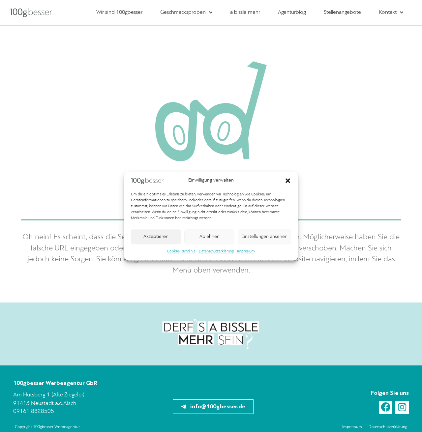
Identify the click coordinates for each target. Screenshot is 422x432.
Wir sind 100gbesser (119, 12)
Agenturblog (292, 12)
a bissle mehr (245, 12)
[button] (288, 181)
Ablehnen (209, 236)
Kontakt (388, 12)
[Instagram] (402, 407)
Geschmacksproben (183, 12)
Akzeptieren (155, 236)
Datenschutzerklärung (216, 252)
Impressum (246, 252)
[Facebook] (385, 407)
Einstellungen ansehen (264, 236)
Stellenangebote (342, 12)
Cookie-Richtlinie (181, 252)
